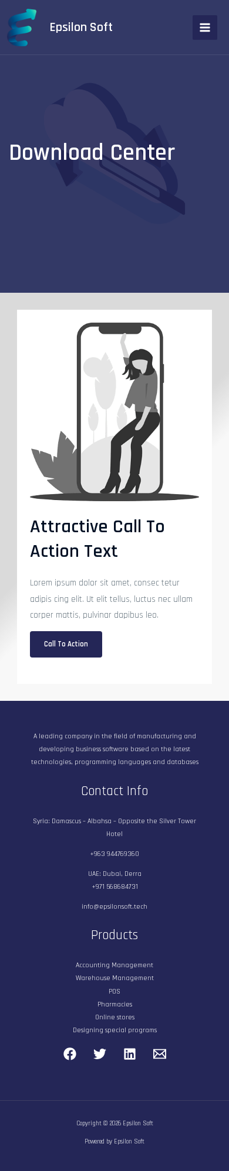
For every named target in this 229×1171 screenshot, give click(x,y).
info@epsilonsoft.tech (114, 906)
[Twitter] (100, 1054)
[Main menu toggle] (205, 27)
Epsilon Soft (81, 27)
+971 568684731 (115, 886)
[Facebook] (70, 1054)
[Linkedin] (130, 1054)
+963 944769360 (114, 854)
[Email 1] (160, 1054)
